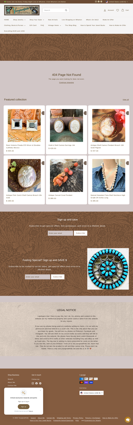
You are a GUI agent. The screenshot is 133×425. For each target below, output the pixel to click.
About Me (11, 382)
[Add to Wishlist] (43, 113)
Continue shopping (66, 82)
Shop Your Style (36, 20)
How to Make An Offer (117, 25)
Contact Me (12, 385)
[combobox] (56, 10)
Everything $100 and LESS (14, 31)
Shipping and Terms (64, 418)
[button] (128, 420)
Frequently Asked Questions (63, 420)
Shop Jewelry (18, 20)
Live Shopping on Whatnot (72, 20)
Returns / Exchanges (92, 418)
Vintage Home (53, 25)
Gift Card (33, 25)
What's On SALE (92, 20)
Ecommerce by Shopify (92, 420)
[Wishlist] (117, 10)
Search (10, 379)
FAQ (42, 25)
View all (126, 99)
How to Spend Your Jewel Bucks (93, 25)
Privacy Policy (78, 418)
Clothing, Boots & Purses (14, 25)
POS (77, 420)
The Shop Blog (70, 25)
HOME (6, 20)
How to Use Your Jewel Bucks (40, 420)
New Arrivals (53, 20)
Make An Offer (108, 20)
